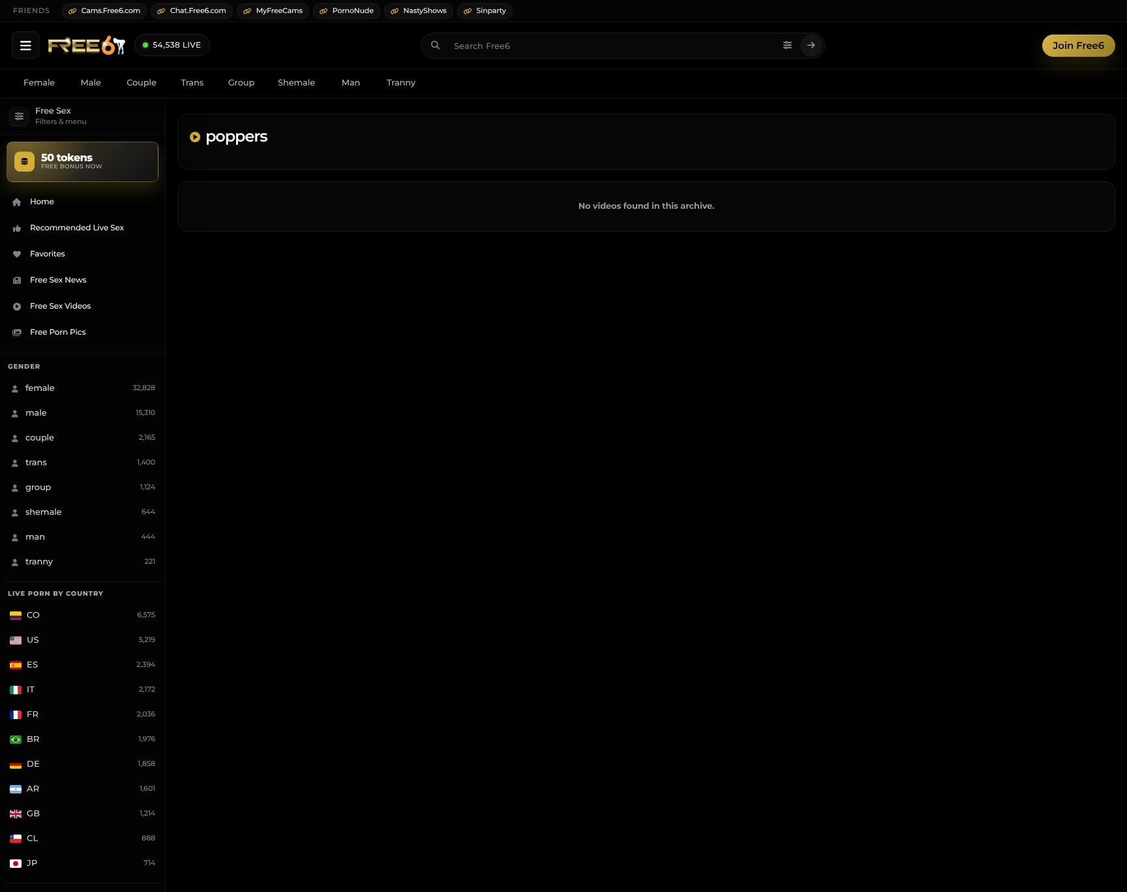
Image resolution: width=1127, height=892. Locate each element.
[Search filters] (788, 46)
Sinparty (491, 10)
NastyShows (425, 10)
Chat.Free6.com (198, 10)
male (91, 83)
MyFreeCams (279, 10)
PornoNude (353, 10)
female (39, 83)
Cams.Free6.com (111, 10)
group (241, 83)
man (351, 83)
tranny (401, 83)
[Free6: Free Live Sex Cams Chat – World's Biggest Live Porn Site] (86, 45)
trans (192, 83)
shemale (296, 83)
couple (142, 83)
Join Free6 (1078, 45)
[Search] (811, 46)
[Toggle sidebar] (25, 45)
